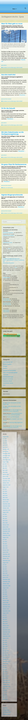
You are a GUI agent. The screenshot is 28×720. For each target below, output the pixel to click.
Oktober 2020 (6, 583)
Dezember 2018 (6, 629)
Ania (4, 402)
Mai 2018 (5, 644)
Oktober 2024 (6, 482)
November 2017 (6, 657)
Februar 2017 (6, 676)
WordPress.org (6, 714)
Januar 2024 (5, 501)
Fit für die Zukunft (8, 108)
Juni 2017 (5, 667)
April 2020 (5, 596)
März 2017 (5, 674)
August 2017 (5, 663)
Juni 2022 (5, 541)
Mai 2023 (5, 518)
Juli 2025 (5, 464)
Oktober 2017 (6, 659)
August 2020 (5, 587)
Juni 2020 (5, 592)
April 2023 (5, 520)
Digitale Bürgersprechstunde (12, 195)
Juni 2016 (5, 692)
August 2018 (5, 638)
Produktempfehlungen (8, 376)
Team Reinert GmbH (7, 242)
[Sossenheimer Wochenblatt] (14, 4)
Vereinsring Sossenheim (8, 263)
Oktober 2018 (6, 634)
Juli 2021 (5, 564)
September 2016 (6, 686)
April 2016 (5, 697)
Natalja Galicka (6, 277)
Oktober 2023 (6, 508)
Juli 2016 (5, 690)
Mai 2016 (5, 695)
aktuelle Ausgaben (7, 364)
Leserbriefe (5, 374)
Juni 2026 (5, 440)
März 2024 (5, 497)
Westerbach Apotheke (8, 232)
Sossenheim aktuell (6, 99)
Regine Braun (6, 310)
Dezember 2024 (6, 478)
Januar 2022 (5, 552)
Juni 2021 (5, 566)
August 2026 (5, 436)
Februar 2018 (6, 650)
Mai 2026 (5, 443)
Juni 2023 (5, 516)
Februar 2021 (6, 575)
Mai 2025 (5, 468)
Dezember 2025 (6, 453)
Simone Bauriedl (7, 300)
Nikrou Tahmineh (7, 304)
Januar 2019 (5, 627)
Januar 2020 (5, 602)
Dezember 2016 (6, 680)
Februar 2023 (6, 524)
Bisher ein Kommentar (8, 187)
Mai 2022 (5, 543)
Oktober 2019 (6, 608)
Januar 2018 (5, 653)
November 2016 (6, 682)
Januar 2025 (5, 476)
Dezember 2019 (6, 604)
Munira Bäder (6, 299)
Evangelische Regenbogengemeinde (11, 258)
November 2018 (6, 632)
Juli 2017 (5, 665)
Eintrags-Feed (6, 710)
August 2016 (5, 688)
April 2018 (5, 646)
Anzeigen (5, 366)
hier (9, 248)
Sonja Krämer (6, 311)
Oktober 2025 (6, 457)
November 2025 (6, 455)
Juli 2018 (5, 640)
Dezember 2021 (6, 554)
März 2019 (5, 623)
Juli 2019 (5, 615)
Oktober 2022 (6, 533)
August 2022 (5, 537)
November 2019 (6, 606)
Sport (4, 385)
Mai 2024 (5, 493)
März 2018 (5, 648)
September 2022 (6, 535)
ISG (4, 261)
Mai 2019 (5, 619)
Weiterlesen (23, 95)
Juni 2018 (5, 642)
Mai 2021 (5, 569)
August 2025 (5, 461)
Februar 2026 (6, 449)
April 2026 (5, 445)
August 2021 (5, 562)
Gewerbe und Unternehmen (9, 370)
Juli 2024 (5, 489)
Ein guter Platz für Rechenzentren (13, 164)
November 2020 (6, 581)
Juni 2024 (5, 491)
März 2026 (5, 447)
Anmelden (5, 708)
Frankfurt (4, 65)
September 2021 (6, 560)
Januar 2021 (5, 577)
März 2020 (5, 598)
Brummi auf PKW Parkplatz (13, 417)
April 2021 (5, 571)
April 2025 (5, 470)
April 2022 (5, 545)
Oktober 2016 (6, 684)
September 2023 (6, 510)
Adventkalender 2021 (8, 362)
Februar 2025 (6, 474)
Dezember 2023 (6, 503)
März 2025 (5, 472)
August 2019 (5, 613)
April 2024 (5, 495)
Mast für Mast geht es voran (11, 24)
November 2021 (6, 556)
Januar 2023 (5, 527)
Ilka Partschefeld (7, 303)
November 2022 (6, 531)
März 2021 (5, 573)
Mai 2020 (5, 594)
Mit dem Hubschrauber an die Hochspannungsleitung (12, 133)
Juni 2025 (5, 466)
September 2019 (6, 611)
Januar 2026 (5, 451)
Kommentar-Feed (7, 712)
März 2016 (5, 699)
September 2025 (6, 459)
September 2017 (6, 661)
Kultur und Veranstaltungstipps (10, 372)
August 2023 (5, 512)
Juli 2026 (5, 438)
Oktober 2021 (6, 558)
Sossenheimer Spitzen (8, 383)
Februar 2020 (6, 600)
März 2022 (5, 548)
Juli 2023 (5, 514)
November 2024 (6, 480)
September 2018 (6, 636)
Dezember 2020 (6, 579)
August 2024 (5, 487)
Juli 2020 (5, 590)
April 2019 (5, 621)
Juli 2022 (5, 539)
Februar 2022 (6, 550)
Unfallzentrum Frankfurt (8, 235)
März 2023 (5, 522)
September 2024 (6, 485)
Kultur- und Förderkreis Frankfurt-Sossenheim (13, 260)
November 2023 (6, 506)
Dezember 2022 (6, 529)
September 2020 (6, 585)
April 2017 (5, 671)
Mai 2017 (5, 669)
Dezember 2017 (6, 655)
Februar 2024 (6, 499)
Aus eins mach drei (8, 75)
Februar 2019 (6, 625)
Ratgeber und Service (8, 379)
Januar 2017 (5, 678)
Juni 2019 (5, 617)
